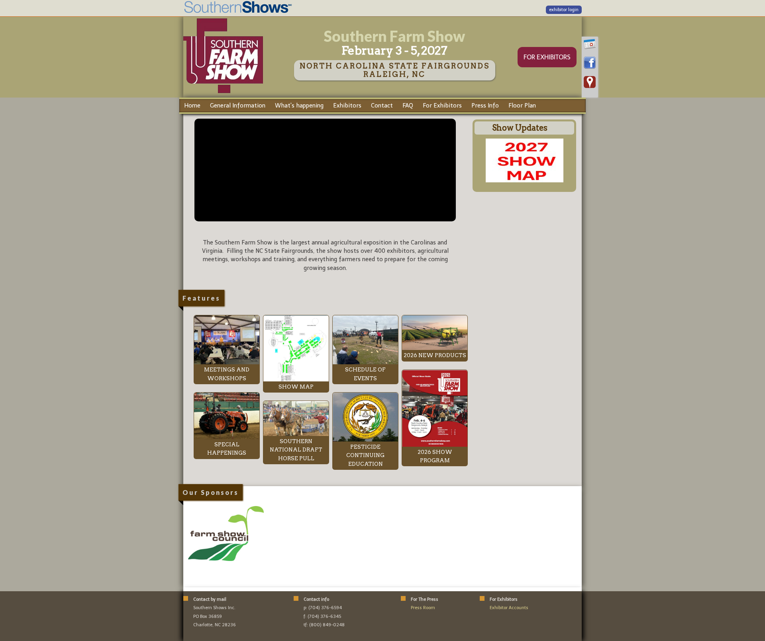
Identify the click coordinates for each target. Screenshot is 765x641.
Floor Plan (522, 105)
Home (192, 105)
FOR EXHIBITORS (547, 57)
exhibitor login (564, 9)
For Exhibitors (442, 105)
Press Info (485, 105)
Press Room (423, 607)
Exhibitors (347, 105)
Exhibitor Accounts (509, 607)
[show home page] (223, 92)
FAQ (407, 105)
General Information (237, 105)
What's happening (299, 105)
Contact (382, 105)
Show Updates (519, 128)
